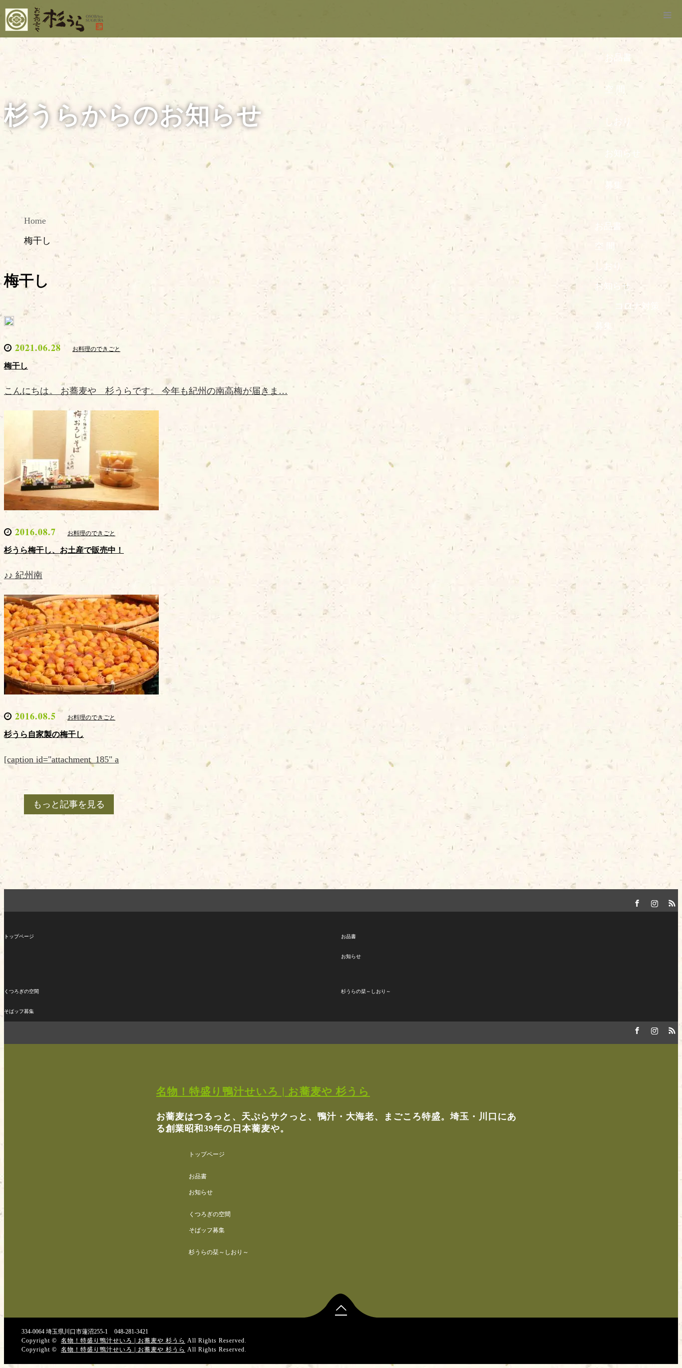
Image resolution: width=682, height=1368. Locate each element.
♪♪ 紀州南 (23, 575)
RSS (670, 901)
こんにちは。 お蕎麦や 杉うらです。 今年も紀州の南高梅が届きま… (146, 391)
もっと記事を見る (69, 804)
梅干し (16, 365)
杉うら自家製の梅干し (44, 734)
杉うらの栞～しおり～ (366, 991)
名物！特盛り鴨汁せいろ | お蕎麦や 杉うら (263, 1091)
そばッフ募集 (19, 1011)
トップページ (19, 936)
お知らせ (351, 956)
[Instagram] (653, 901)
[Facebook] (635, 901)
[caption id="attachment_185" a (61, 759)
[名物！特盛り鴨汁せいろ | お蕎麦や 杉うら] (58, 28)
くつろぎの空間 (21, 991)
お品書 (348, 936)
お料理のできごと (96, 348)
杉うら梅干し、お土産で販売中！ (64, 550)
